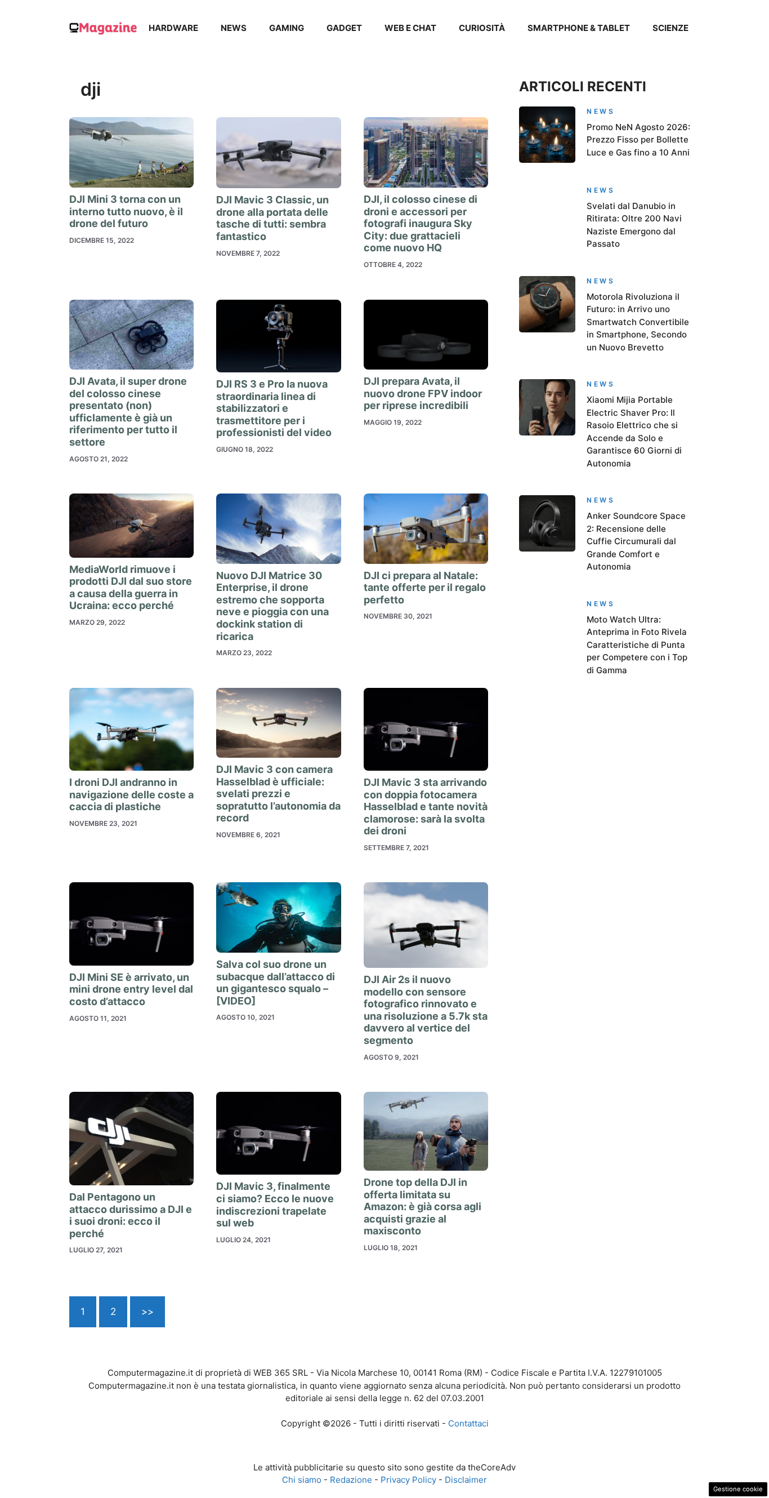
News (234, 28)
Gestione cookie (738, 1489)
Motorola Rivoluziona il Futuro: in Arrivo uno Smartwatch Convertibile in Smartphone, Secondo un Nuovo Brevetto (638, 322)
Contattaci (468, 1423)
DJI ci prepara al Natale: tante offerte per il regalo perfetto (425, 588)
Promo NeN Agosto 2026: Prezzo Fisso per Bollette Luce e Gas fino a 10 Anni (638, 140)
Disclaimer (466, 1479)
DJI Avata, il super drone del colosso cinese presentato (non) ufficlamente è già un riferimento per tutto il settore (128, 411)
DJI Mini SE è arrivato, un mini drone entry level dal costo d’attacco (131, 989)
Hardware (173, 28)
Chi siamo (301, 1479)
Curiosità (482, 28)
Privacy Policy (408, 1479)
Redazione (351, 1479)
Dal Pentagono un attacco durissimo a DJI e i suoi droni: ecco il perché (130, 1215)
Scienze (670, 28)
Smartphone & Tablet (578, 28)
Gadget (344, 28)
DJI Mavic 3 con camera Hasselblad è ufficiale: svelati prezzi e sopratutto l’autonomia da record (278, 793)
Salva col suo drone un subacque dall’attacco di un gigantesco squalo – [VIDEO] (275, 982)
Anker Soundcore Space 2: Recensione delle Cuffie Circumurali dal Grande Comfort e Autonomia (636, 541)
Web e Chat (410, 28)
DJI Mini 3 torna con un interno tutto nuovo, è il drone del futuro (126, 211)
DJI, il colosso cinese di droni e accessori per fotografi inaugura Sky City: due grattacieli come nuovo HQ (420, 223)
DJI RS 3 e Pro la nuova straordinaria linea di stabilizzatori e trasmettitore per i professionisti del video (275, 408)
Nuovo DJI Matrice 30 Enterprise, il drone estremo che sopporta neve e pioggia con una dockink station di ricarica (272, 606)
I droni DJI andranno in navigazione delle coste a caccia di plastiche (131, 794)
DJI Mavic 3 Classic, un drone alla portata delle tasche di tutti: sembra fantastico (272, 218)
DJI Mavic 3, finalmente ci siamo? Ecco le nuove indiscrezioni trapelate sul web (275, 1204)
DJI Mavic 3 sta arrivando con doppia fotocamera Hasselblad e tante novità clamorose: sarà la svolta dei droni (426, 806)
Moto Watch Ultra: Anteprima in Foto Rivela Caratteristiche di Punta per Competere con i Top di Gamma (637, 644)
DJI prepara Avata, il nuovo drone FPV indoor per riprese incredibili (423, 393)
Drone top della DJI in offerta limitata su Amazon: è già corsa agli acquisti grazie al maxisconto (422, 1206)
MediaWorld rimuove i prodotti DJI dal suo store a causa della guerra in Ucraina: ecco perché (130, 587)
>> (147, 1311)
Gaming (286, 28)
